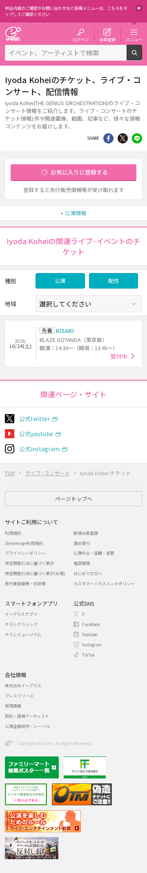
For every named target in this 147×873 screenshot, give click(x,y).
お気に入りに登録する (79, 172)
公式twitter (34, 418)
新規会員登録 (86, 533)
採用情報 (13, 706)
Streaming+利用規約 (24, 543)
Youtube (89, 634)
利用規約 (13, 533)
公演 (60, 280)
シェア (108, 138)
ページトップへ (73, 499)
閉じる (139, 8)
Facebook (91, 624)
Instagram (92, 645)
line (137, 138)
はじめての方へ (88, 573)
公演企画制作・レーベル (27, 726)
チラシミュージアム (23, 634)
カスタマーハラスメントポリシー (104, 583)
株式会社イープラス (23, 685)
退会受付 (82, 543)
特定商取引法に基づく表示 (29, 563)
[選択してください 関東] (89, 303)
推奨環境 (82, 563)
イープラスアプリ (21, 614)
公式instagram (39, 449)
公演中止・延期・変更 (94, 553)
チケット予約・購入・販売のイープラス (13, 33)
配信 (113, 280)
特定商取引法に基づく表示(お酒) (35, 573)
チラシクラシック (21, 624)
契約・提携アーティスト (27, 716)
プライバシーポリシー (25, 553)
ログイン (81, 39)
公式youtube (36, 434)
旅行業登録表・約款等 (25, 583)
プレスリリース (19, 695)
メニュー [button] (134, 39)
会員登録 (107, 39)
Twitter (123, 138)
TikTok (88, 655)
